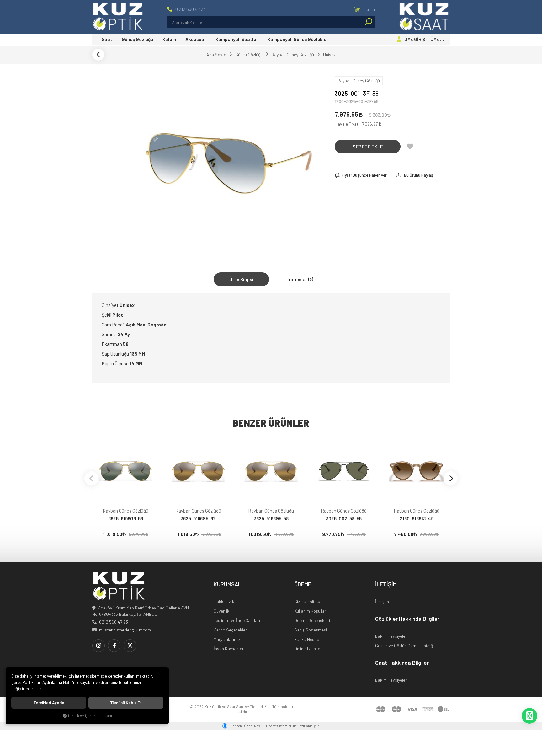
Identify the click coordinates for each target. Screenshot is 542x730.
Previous (91, 478)
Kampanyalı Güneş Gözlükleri (299, 39)
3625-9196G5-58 (271, 518)
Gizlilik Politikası (309, 601)
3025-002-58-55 (344, 518)
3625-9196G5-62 (198, 518)
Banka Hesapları (309, 639)
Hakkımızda (225, 601)
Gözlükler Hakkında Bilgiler (407, 619)
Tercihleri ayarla (48, 702)
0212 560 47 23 (113, 622)
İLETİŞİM (386, 584)
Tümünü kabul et (126, 702)
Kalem (169, 39)
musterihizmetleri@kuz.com (125, 629)
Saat (107, 39)
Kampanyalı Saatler (236, 39)
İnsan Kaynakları (229, 648)
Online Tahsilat (308, 648)
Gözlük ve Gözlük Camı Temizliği (404, 645)
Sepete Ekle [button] (368, 146)
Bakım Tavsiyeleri (391, 636)
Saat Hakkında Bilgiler (402, 663)
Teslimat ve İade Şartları (237, 620)
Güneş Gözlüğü (137, 39)
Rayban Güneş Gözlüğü (125, 510)
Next (451, 478)
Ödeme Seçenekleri (312, 620)
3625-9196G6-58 (125, 518)
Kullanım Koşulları (310, 611)
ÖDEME (302, 584)
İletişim (382, 601)
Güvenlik (221, 611)
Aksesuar (195, 39)
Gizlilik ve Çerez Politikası (90, 715)
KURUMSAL (227, 584)
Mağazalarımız (227, 639)
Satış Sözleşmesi (310, 629)
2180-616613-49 (416, 518)
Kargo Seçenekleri (231, 629)
